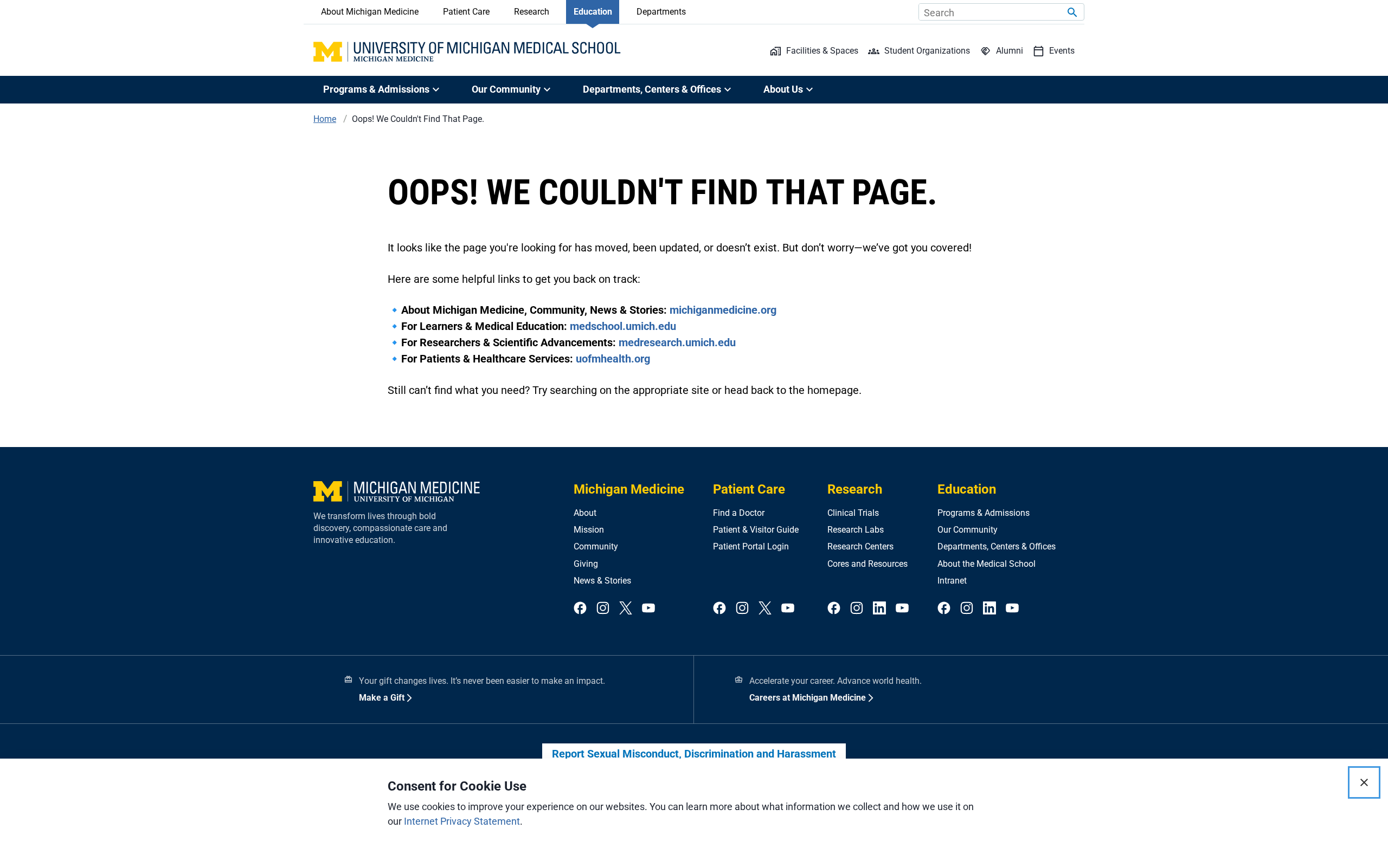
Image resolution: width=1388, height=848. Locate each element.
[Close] (1364, 782)
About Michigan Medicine (370, 12)
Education (593, 12)
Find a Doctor (738, 513)
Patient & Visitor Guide (756, 530)
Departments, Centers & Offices (996, 546)
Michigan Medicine (629, 489)
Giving (586, 564)
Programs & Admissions (983, 513)
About (585, 513)
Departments (661, 12)
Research (531, 12)
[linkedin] (879, 608)
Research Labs (855, 530)
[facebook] (580, 608)
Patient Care (466, 12)
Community (596, 546)
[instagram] (602, 608)
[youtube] (648, 608)
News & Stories (602, 580)
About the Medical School (986, 564)
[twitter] (625, 608)
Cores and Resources (867, 564)
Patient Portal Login (751, 546)
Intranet (952, 580)
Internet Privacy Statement (462, 821)
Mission (589, 530)
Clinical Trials (853, 513)
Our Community (967, 530)
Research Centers (860, 546)
